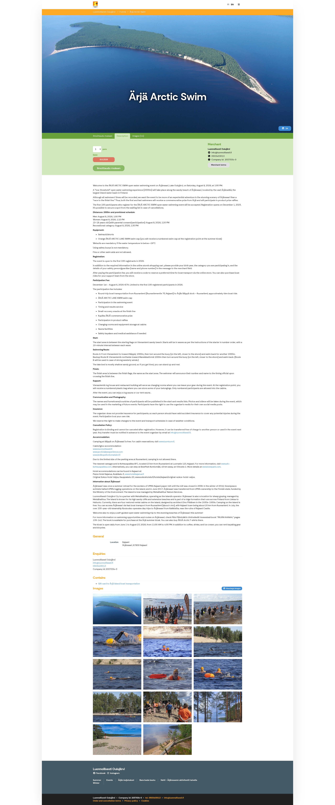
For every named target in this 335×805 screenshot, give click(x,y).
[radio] (104, 159)
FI (228, 4)
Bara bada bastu (147, 780)
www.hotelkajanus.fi (134, 474)
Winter (96, 783)
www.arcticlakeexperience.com (108, 451)
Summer (97, 780)
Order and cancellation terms (107, 800)
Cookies (145, 800)
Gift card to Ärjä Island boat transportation (119, 583)
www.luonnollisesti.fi (102, 449)
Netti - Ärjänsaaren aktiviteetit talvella (179, 780)
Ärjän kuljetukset (126, 780)
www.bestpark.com (211, 466)
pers (105, 149)
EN (232, 4)
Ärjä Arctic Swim (138, 11)
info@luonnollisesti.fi (180, 432)
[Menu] (239, 4)
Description (122, 136)
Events (123, 11)
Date (95, 155)
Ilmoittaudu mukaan (102, 136)
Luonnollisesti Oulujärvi (104, 11)
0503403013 (99, 566)
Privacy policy (131, 800)
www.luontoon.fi (166, 441)
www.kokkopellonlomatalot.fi (106, 454)
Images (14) (138, 136)
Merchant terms (218, 164)
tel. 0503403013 (153, 797)
